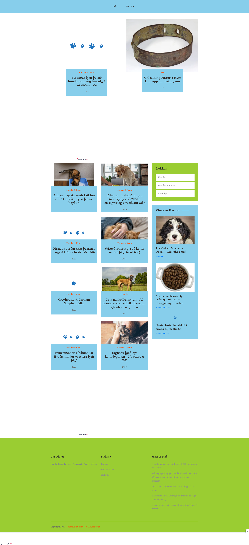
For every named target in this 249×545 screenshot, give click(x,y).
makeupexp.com (75, 527)
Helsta (115, 6)
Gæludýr (162, 193)
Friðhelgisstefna (92, 527)
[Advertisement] (124, 138)
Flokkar (130, 6)
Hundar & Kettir (166, 185)
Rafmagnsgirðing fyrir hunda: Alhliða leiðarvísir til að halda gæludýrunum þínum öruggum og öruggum (175, 477)
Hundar (162, 177)
